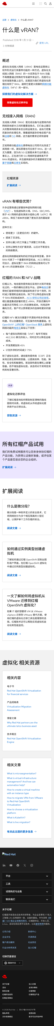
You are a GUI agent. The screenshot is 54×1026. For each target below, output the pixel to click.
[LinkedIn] (4, 866)
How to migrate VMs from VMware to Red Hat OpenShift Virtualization (25, 801)
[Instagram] (31, 866)
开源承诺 (32, 937)
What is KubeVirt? (16, 817)
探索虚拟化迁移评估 (17, 102)
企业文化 (6, 937)
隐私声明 (5, 1013)
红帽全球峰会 (7, 998)
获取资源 (12, 415)
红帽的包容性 (7, 994)
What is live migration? (18, 822)
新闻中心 (32, 931)
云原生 (17, 162)
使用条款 (32, 1013)
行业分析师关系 (9, 947)
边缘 (7, 136)
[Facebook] (18, 866)
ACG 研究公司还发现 (38, 297)
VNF (7, 211)
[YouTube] (11, 866)
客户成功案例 (8, 942)
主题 (4, 20)
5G (13, 136)
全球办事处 (33, 987)
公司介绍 (6, 931)
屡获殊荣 (40, 924)
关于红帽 (5, 984)
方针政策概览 (7, 1017)
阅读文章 (12, 528)
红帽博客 (32, 991)
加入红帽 (32, 947)
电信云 (44, 287)
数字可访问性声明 (36, 1017)
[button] (43, 43)
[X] (24, 866)
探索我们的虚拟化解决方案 (17, 94)
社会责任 (32, 942)
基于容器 (7, 162)
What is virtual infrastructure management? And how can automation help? (21, 782)
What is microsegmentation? (21, 773)
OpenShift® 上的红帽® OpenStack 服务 (22, 324)
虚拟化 (13, 20)
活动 (4, 987)
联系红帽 (5, 991)
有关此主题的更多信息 (20, 831)
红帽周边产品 (34, 994)
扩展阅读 (12, 185)
